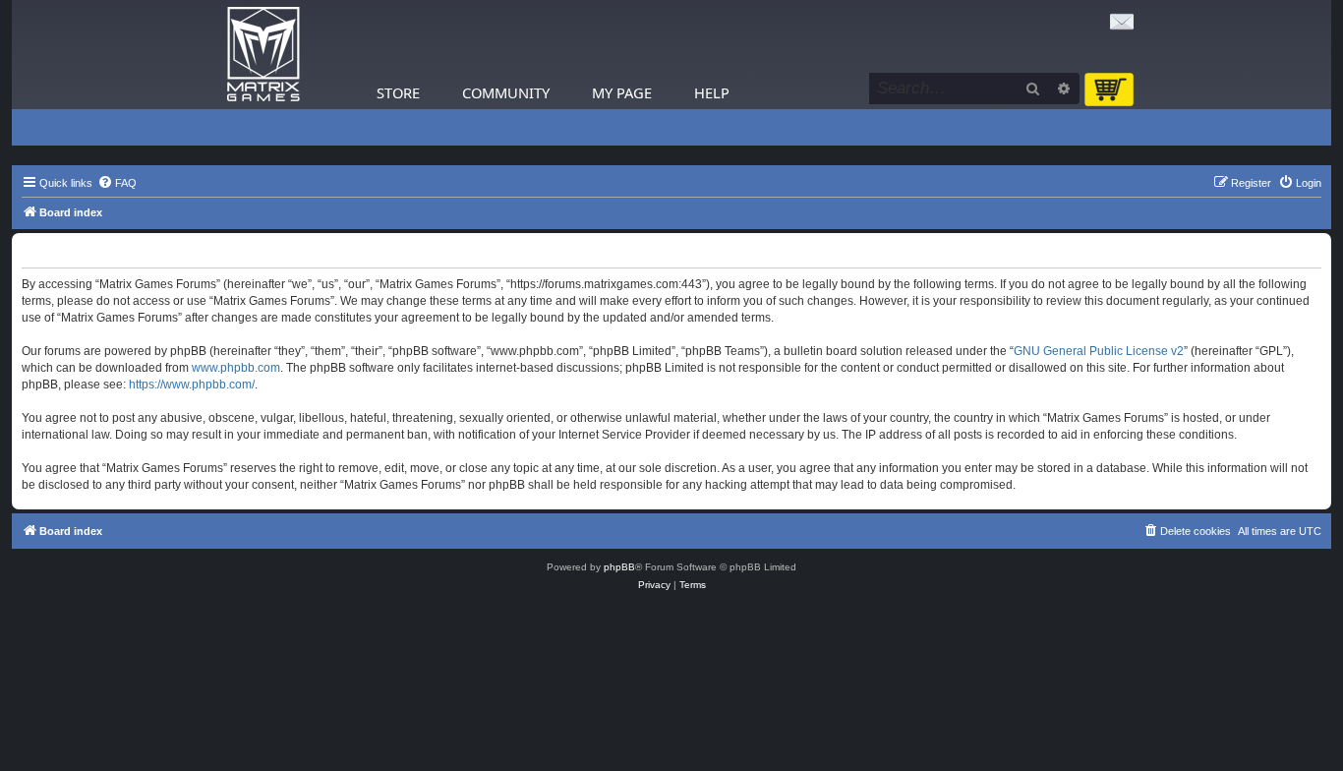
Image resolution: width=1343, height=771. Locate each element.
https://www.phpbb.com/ (192, 384)
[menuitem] (117, 183)
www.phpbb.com (236, 368)
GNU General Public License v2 (1099, 351)
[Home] (263, 54)
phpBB (619, 567)
